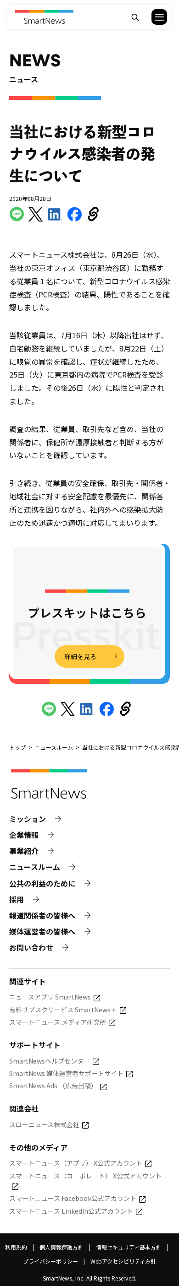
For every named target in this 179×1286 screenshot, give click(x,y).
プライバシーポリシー (50, 1261)
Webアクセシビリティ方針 (123, 1261)
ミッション (27, 819)
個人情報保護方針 (61, 1247)
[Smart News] (44, 17)
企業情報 (24, 835)
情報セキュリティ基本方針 (129, 1247)
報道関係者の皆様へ (42, 915)
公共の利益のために (42, 883)
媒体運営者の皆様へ (42, 931)
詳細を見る (80, 656)
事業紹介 (24, 851)
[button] (153, 17)
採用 (16, 899)
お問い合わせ (31, 947)
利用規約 (16, 1247)
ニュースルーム (34, 867)
